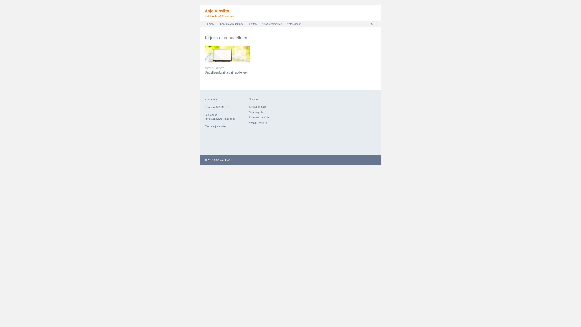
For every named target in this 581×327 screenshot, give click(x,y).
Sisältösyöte (256, 112)
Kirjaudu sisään (257, 106)
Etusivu (211, 24)
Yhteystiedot (293, 24)
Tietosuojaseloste (215, 126)
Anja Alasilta (217, 10)
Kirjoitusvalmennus (272, 24)
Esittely (253, 24)
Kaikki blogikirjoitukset (232, 24)
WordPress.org (258, 122)
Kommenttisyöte (259, 117)
